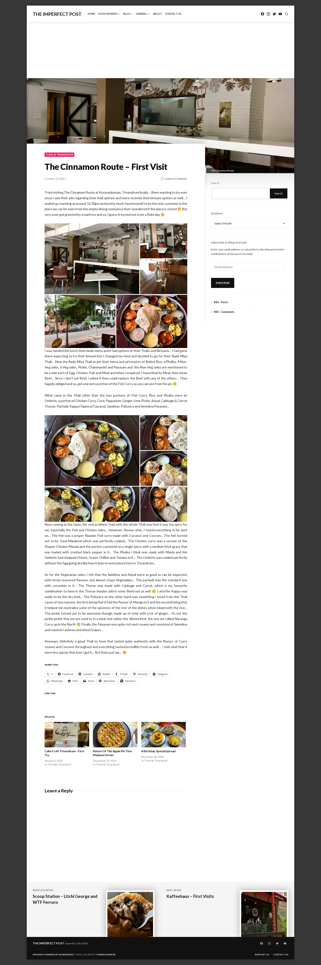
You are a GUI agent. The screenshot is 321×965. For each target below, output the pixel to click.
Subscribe (223, 282)
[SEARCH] (286, 14)
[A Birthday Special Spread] (163, 734)
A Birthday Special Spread (158, 751)
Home (91, 13)
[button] (92, 258)
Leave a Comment (176, 179)
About (157, 13)
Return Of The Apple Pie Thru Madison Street (112, 753)
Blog (126, 13)
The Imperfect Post (57, 14)
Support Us (262, 954)
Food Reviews (107, 13)
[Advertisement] (160, 51)
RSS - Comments (224, 311)
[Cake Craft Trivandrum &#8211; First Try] (67, 734)
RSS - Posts (221, 302)
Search (215, 183)
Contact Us (173, 13)
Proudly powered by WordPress (53, 954)
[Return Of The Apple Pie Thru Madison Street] (115, 734)
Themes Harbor (105, 954)
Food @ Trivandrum (59, 154)
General (141, 13)
